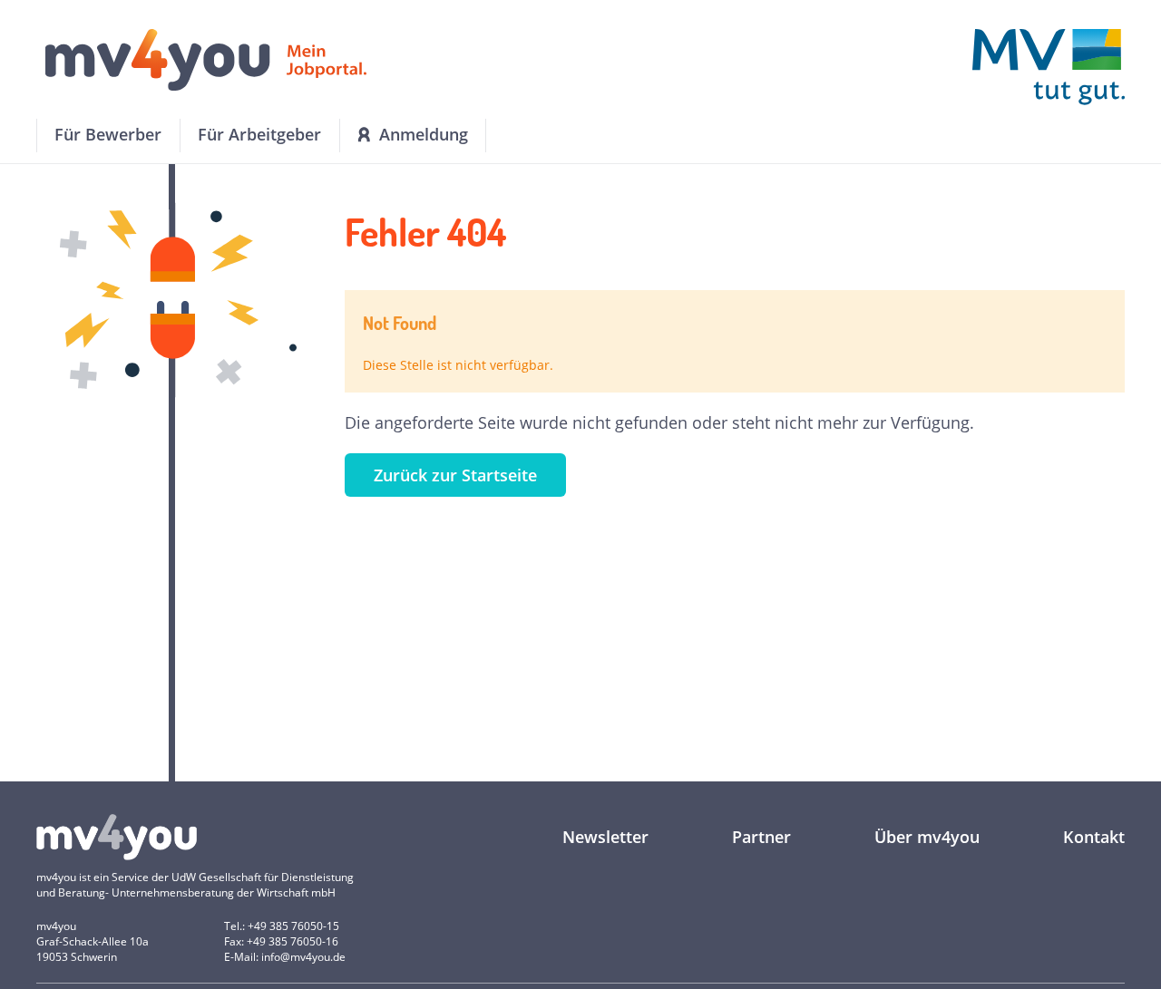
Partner (761, 837)
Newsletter (605, 837)
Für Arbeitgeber (259, 134)
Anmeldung (423, 134)
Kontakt (1094, 837)
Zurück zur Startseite (455, 475)
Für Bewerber (107, 134)
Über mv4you (927, 837)
